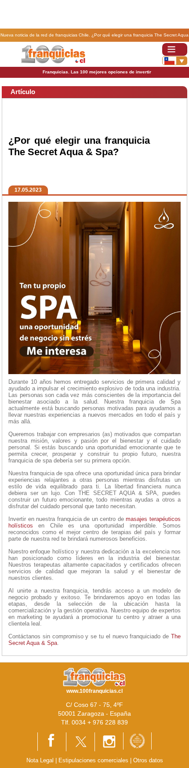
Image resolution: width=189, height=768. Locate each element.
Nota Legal (40, 760)
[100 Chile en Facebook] (52, 741)
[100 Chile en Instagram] (109, 741)
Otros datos (148, 760)
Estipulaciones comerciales (94, 760)
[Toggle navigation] (174, 49)
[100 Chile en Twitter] (80, 741)
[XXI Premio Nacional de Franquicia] (137, 740)
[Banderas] (174, 60)
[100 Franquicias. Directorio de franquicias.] (53, 54)
